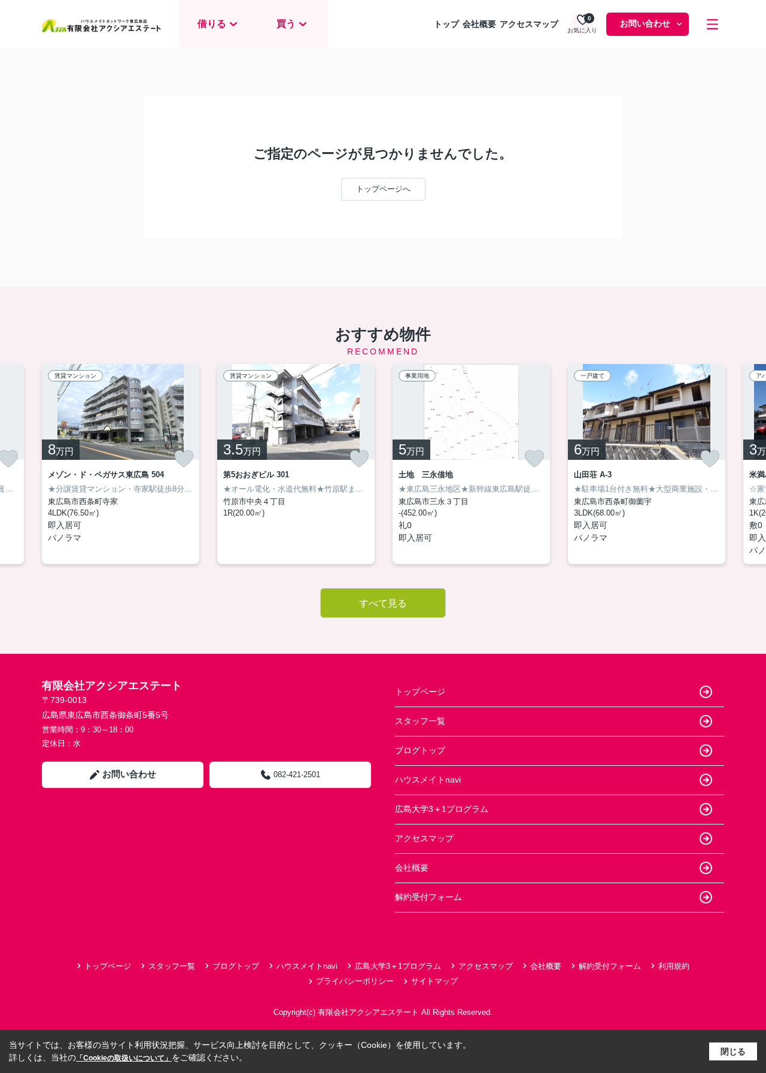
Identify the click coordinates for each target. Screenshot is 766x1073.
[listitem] (120, 464)
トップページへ (383, 188)
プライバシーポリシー (355, 981)
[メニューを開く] (712, 24)
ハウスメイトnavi (428, 779)
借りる (211, 24)
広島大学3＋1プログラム (441, 809)
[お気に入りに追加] (183, 459)
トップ (446, 24)
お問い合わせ (645, 23)
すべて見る (383, 603)
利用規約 (673, 966)
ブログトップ (420, 750)
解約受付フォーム (428, 897)
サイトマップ (434, 981)
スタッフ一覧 (420, 721)
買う (286, 24)
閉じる (733, 1051)
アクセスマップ (529, 24)
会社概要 (479, 24)
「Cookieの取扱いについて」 (124, 1058)
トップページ (420, 691)
